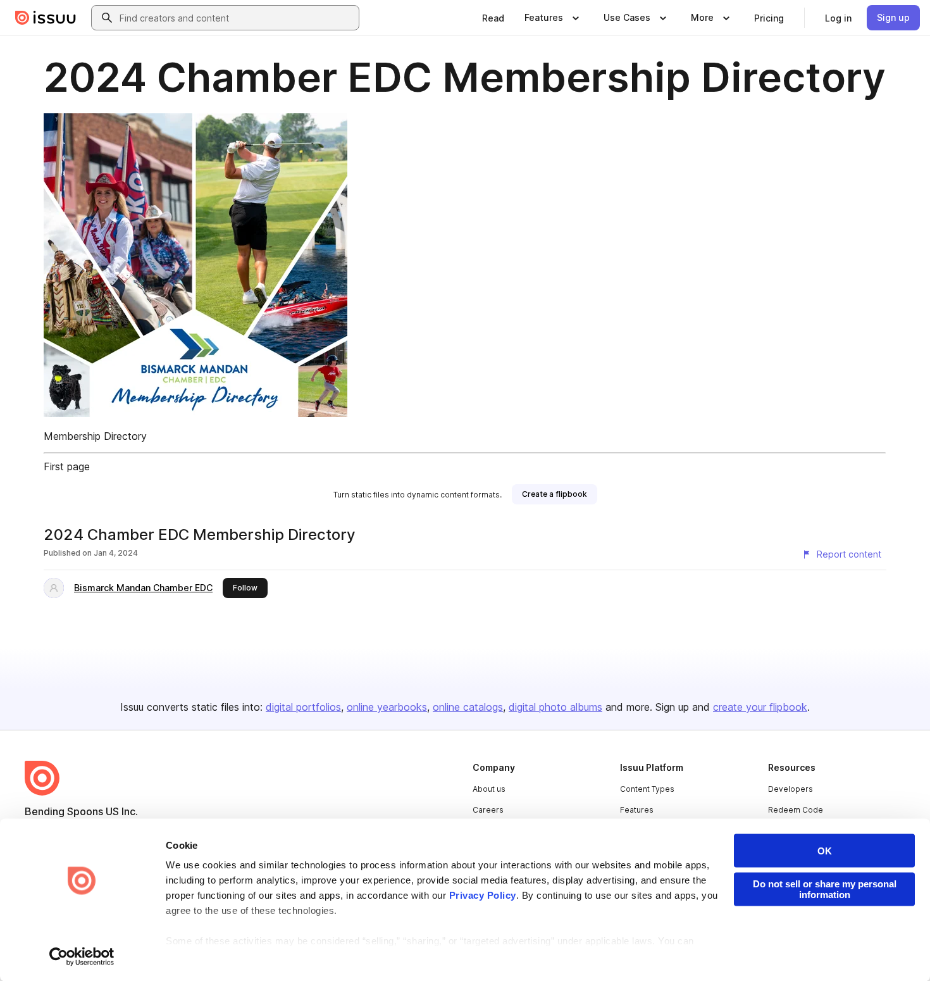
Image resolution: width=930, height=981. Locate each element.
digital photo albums (555, 707)
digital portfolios (303, 707)
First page (67, 466)
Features (637, 810)
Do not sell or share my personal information (824, 889)
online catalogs (468, 707)
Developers (790, 789)
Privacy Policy (482, 895)
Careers (488, 810)
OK (824, 851)
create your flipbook (760, 707)
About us (489, 789)
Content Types (647, 789)
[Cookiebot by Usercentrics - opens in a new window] (82, 956)
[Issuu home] (45, 18)
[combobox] (237, 18)
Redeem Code (795, 810)
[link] (493, 17)
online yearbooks (387, 707)
